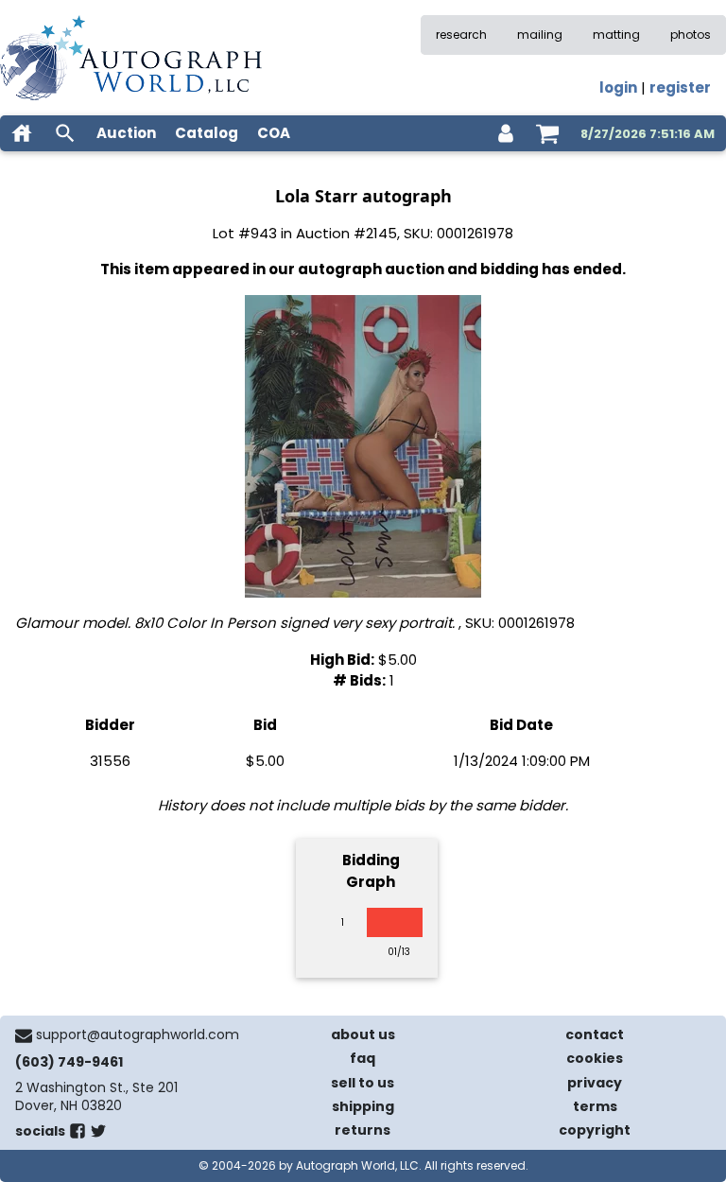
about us (363, 1034)
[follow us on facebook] (77, 1134)
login (618, 87)
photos (690, 34)
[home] (21, 133)
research (461, 34)
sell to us (362, 1082)
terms (595, 1106)
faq (362, 1058)
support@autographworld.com (137, 1034)
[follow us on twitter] (98, 1134)
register (680, 87)
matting (616, 34)
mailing (539, 34)
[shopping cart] (547, 133)
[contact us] (23, 1035)
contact (594, 1034)
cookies (594, 1058)
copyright (595, 1130)
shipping (363, 1106)
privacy (594, 1082)
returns (362, 1130)
